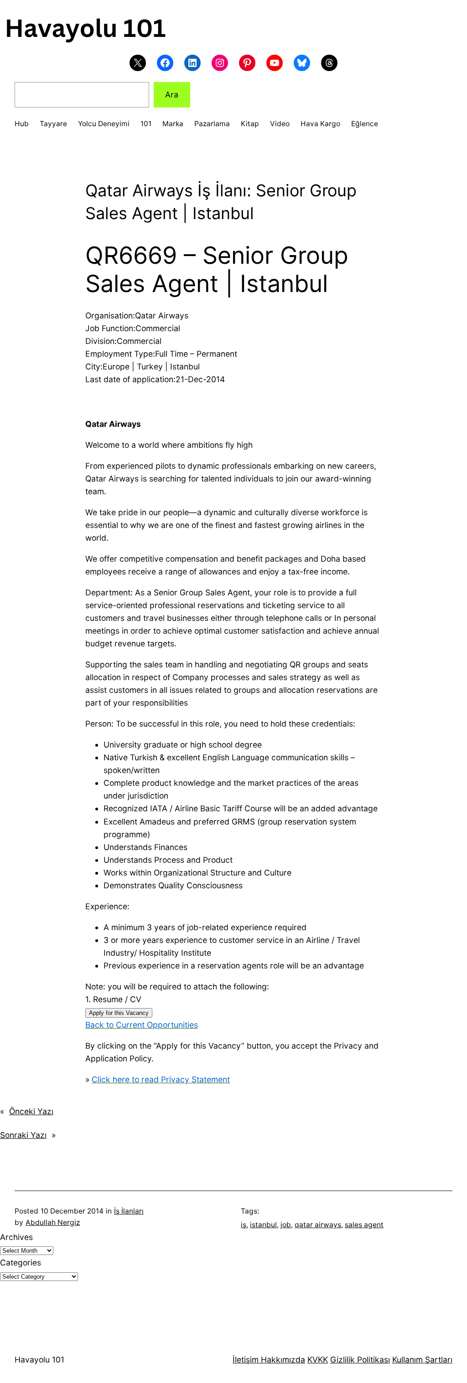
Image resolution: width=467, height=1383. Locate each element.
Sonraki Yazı (23, 1135)
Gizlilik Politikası (360, 1359)
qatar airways (318, 1224)
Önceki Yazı (31, 1111)
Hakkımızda (282, 1359)
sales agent (364, 1224)
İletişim (246, 1359)
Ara (171, 94)
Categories (20, 1262)
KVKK (317, 1359)
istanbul (263, 1224)
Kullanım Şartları (422, 1359)
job (285, 1224)
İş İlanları (129, 1211)
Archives (16, 1237)
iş (243, 1224)
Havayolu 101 (39, 1359)
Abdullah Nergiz (53, 1222)
